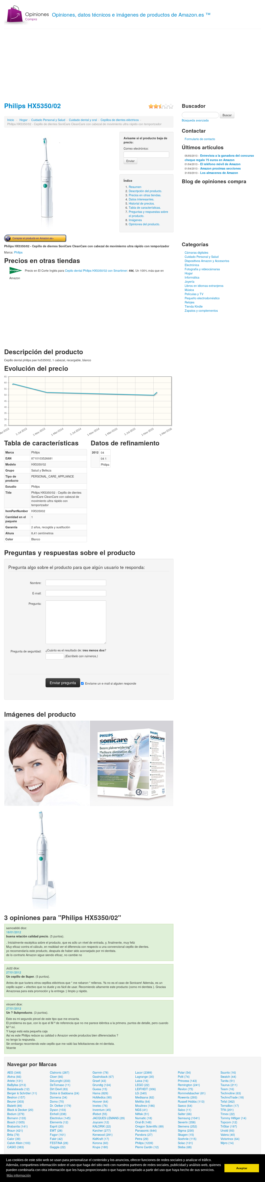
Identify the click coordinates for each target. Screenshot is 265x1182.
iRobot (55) (100, 1114)
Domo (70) (57, 1101)
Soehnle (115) (187, 1139)
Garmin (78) (100, 1072)
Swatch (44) (228, 1076)
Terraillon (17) (229, 1105)
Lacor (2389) (143, 1072)
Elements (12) (59, 1122)
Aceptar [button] (241, 1168)
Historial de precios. (142, 203)
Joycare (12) (101, 1122)
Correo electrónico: (136, 148)
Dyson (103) (58, 1110)
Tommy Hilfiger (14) (233, 1118)
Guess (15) (100, 1089)
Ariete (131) (15, 1081)
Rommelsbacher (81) (192, 1093)
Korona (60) (100, 1143)
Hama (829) (100, 1093)
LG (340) (141, 1093)
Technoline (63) (230, 1093)
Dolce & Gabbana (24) (64, 1093)
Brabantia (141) (17, 1126)
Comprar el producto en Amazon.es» (33, 238)
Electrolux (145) (60, 1118)
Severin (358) (187, 1122)
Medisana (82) (144, 1097)
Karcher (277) (102, 1130)
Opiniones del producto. (144, 224)
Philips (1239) (144, 1143)
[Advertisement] (132, 64)
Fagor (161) (58, 1134)
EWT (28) (56, 1130)
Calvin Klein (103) (18, 1143)
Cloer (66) (56, 1076)
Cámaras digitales (196, 252)
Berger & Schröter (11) (22, 1093)
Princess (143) (187, 1081)
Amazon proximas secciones (220, 168)
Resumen (135, 187)
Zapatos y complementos (201, 310)
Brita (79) (13, 1134)
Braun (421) (15, 1130)
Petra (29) (141, 1139)
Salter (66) (185, 1114)
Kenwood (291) (103, 1134)
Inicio (10, 120)
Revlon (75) (185, 1089)
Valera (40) (227, 1134)
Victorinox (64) (230, 1139)
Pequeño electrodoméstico (202, 298)
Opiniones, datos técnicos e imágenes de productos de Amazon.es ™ (131, 14)
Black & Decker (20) (20, 1110)
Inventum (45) (102, 1110)
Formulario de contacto (200, 139)
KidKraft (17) (101, 1139)
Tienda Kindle (194, 306)
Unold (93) (227, 1130)
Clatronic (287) (59, 1072)
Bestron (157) (16, 1097)
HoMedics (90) (102, 1097)
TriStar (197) (228, 1126)
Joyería (189, 281)
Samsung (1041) (189, 1118)
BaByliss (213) (16, 1085)
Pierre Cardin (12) (147, 1147)
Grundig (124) (102, 1085)
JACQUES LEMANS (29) (109, 1118)
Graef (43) (99, 1081)
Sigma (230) (186, 1130)
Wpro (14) (227, 1143)
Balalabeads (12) (18, 1089)
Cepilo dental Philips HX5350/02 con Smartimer (96, 270)
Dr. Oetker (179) (60, 1105)
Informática (192, 277)
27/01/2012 (13, 972)
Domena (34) (58, 1097)
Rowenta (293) (187, 1097)
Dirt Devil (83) (59, 1089)
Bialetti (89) (14, 1105)
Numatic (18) (143, 1118)
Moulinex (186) (145, 1105)
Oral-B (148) (143, 1122)
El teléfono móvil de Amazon (220, 164)
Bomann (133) (16, 1118)
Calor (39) (13, 1139)
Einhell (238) (58, 1114)
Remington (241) (189, 1085)
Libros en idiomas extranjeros (204, 286)
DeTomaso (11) (60, 1085)
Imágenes (135, 220)
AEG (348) (14, 1072)
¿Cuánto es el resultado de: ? (76, 650)
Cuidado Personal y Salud (48, 120)
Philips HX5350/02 (32, 105)
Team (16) (227, 1089)
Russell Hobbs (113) (191, 1101)
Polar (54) (184, 1072)
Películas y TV (194, 294)
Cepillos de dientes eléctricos (120, 120)
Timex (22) (227, 1114)
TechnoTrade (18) (232, 1097)
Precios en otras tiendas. (145, 195)
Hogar (23, 120)
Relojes (189, 302)
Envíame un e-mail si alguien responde (110, 683)
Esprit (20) (57, 1126)
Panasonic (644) (146, 1130)
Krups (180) (100, 1147)
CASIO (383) (15, 1147)
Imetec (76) (100, 1105)
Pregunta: (35, 603)
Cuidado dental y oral (83, 120)
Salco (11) (184, 1110)
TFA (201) (227, 1110)
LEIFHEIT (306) (145, 1089)
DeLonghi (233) (60, 1081)
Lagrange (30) (144, 1076)
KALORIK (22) (102, 1126)
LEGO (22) (142, 1085)
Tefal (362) (227, 1101)
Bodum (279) (15, 1114)
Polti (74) (184, 1076)
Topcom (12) (228, 1122)
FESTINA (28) (59, 1143)
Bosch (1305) (16, 1122)
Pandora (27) (144, 1134)
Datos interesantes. (141, 199)
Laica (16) (141, 1081)
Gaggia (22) (58, 1147)
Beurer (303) (15, 1101)
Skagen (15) (186, 1134)
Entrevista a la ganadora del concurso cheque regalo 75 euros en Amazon (219, 157)
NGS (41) (141, 1110)
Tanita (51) (227, 1081)
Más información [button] (19, 1175)
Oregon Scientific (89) (149, 1126)
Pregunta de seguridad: (26, 651)
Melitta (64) (142, 1101)
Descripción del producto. (145, 191)
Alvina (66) (14, 1076)
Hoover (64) (100, 1101)
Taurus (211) (228, 1085)
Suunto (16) (228, 1072)
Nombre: (35, 583)
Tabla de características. (145, 207)
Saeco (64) (185, 1105)
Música (189, 290)
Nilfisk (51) (142, 1114)
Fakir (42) (56, 1139)
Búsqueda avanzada (195, 120)
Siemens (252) (187, 1126)
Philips (18, 252)
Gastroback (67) (103, 1076)
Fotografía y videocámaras (202, 269)
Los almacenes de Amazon (219, 173)
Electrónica (192, 265)
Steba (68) (185, 1147)
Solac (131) (185, 1143)
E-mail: (36, 593)
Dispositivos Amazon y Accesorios (207, 261)
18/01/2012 (13, 932)
